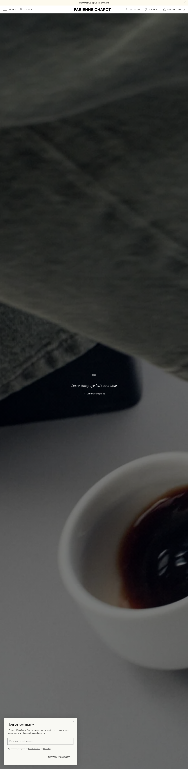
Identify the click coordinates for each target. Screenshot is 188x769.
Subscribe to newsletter (59, 756)
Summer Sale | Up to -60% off (94, 3)
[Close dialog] (74, 721)
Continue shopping (96, 394)
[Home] (92, 9)
